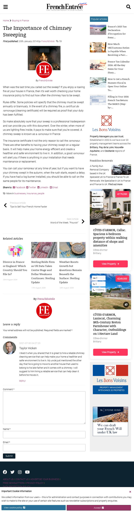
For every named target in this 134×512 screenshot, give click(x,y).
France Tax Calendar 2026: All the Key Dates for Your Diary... (119, 67)
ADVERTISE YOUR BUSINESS (44, 479)
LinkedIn (44, 187)
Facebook (20, 187)
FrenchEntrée (48, 41)
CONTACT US (22, 479)
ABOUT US (8, 479)
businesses (20, 193)
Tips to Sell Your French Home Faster (28, 205)
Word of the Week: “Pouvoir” (64, 221)
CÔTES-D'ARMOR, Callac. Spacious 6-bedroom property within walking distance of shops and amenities (110, 237)
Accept (98, 507)
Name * (6, 429)
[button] (16, 268)
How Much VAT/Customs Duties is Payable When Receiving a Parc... (118, 49)
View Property (109, 264)
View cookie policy (13, 507)
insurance (32, 193)
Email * (6, 442)
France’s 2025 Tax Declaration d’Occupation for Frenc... (117, 32)
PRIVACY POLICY (34, 483)
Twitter (32, 187)
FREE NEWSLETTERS (13, 483)
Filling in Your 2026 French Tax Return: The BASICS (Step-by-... (118, 102)
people (41, 193)
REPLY (22, 381)
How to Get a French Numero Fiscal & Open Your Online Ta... (119, 84)
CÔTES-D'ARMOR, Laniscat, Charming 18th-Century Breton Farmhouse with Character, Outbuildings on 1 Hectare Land (109, 324)
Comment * (8, 389)
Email (55, 187)
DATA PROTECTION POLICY (16, 486)
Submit (9, 456)
